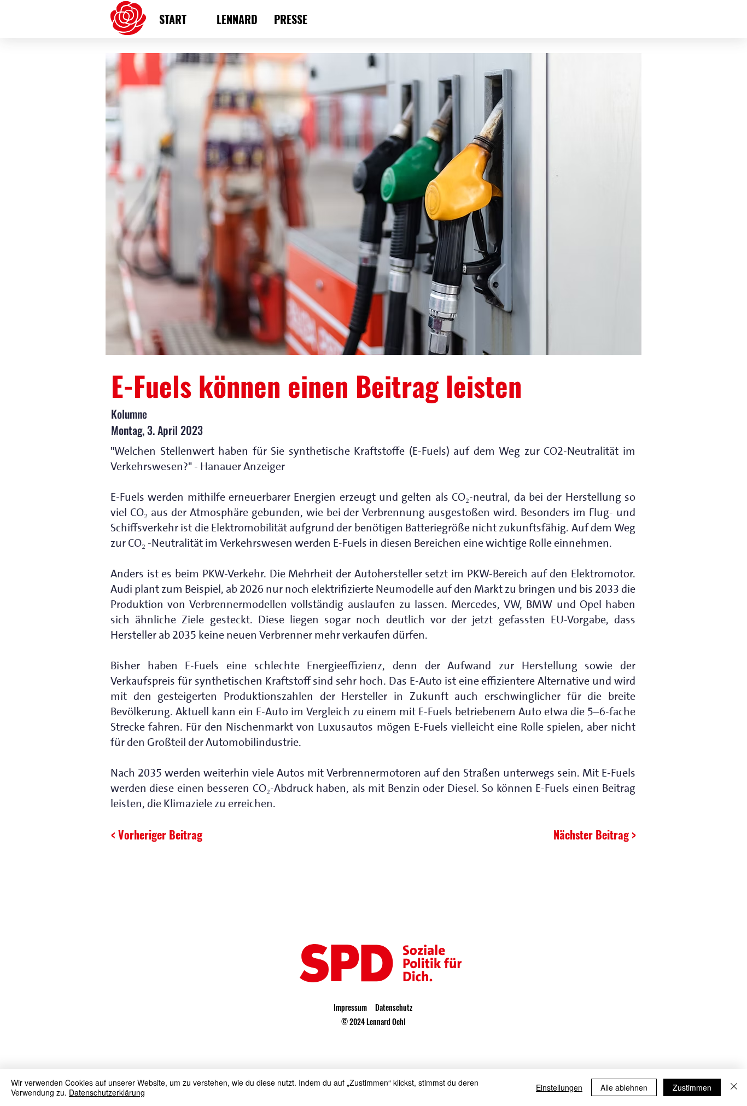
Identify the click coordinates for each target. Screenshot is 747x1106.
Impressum (350, 1007)
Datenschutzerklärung (107, 1092)
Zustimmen (692, 1087)
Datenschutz (393, 1007)
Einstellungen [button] (559, 1087)
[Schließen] (733, 1087)
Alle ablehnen (623, 1087)
